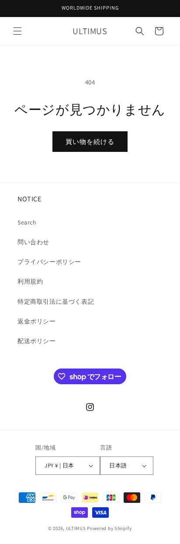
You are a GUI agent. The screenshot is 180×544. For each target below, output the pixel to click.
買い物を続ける (90, 141)
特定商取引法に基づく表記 (55, 301)
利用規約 (30, 281)
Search (27, 222)
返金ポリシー (36, 321)
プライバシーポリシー (49, 262)
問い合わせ (33, 242)
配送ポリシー (36, 341)
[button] (17, 31)
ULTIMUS (76, 528)
